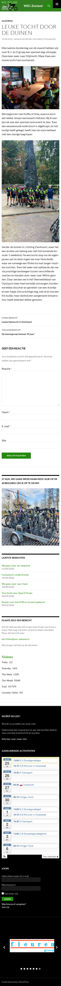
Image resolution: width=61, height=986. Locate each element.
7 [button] (40, 969)
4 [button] (30, 969)
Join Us (5, 907)
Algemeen (7, 21)
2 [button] (24, 969)
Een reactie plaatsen (44, 39)
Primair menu (57, 4)
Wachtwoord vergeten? (14, 904)
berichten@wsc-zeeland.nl (15, 639)
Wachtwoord (8, 884)
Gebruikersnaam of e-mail (15, 876)
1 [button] (21, 969)
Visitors (7, 657)
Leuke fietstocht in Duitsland (17, 320)
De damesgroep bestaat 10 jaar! (18, 332)
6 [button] (37, 969)
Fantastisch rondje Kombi (15, 574)
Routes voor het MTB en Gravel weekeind (23, 602)
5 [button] (34, 969)
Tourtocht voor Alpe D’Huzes (17, 592)
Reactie (7, 368)
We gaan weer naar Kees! (15, 583)
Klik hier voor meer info (14, 739)
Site (4, 440)
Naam (6, 412)
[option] (23, 945)
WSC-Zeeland (33, 6)
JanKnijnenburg (23, 39)
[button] (4, 856)
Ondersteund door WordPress (15, 982)
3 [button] (27, 969)
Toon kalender (50, 856)
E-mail (6, 426)
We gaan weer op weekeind (16, 565)
